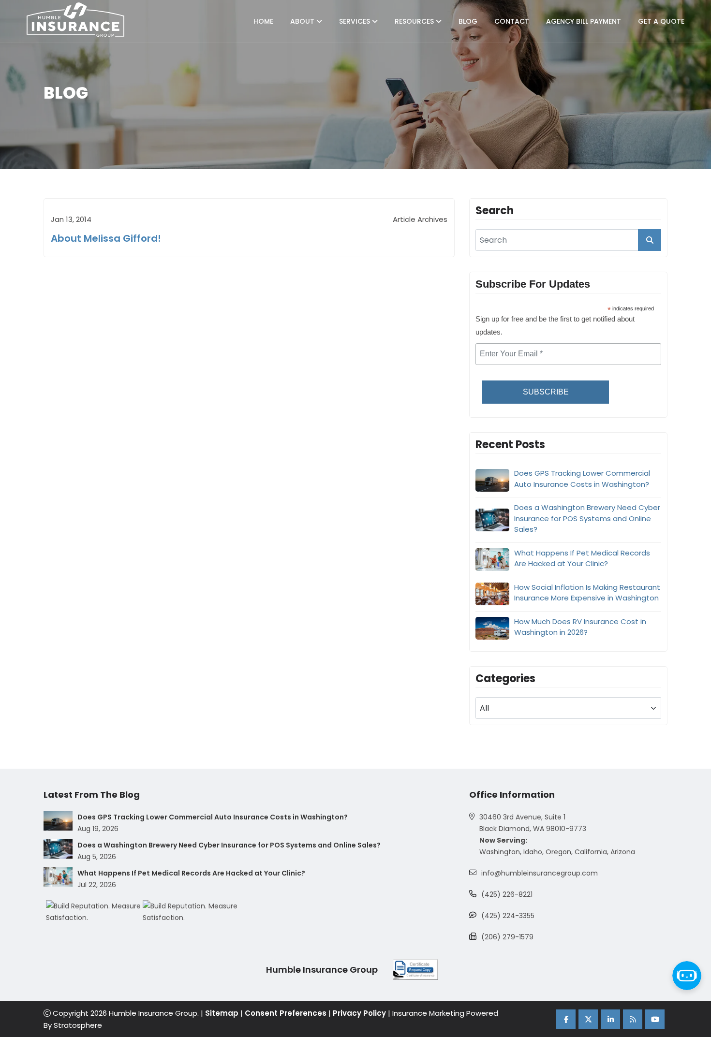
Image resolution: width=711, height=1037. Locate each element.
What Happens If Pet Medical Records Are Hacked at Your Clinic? (582, 558)
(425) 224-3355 (507, 915)
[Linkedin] (610, 1019)
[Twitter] (588, 1019)
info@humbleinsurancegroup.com (539, 873)
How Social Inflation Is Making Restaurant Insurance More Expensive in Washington (587, 592)
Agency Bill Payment (583, 21)
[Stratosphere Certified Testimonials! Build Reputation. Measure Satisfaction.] (94, 911)
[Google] (632, 1019)
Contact (511, 21)
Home (263, 21)
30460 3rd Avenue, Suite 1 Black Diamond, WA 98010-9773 (532, 822)
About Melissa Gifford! (106, 238)
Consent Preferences (285, 1013)
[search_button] (649, 240)
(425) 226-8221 (507, 894)
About (303, 21)
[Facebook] (566, 1019)
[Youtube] (655, 1019)
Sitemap (221, 1013)
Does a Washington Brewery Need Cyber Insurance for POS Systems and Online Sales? (587, 518)
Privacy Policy (359, 1013)
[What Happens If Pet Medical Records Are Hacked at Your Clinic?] (58, 877)
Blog (468, 21)
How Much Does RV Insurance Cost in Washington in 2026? (580, 627)
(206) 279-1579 (507, 937)
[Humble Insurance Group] (75, 19)
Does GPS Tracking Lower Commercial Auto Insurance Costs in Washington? (582, 478)
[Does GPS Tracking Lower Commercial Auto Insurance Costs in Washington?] (58, 821)
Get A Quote (661, 21)
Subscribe (546, 392)
